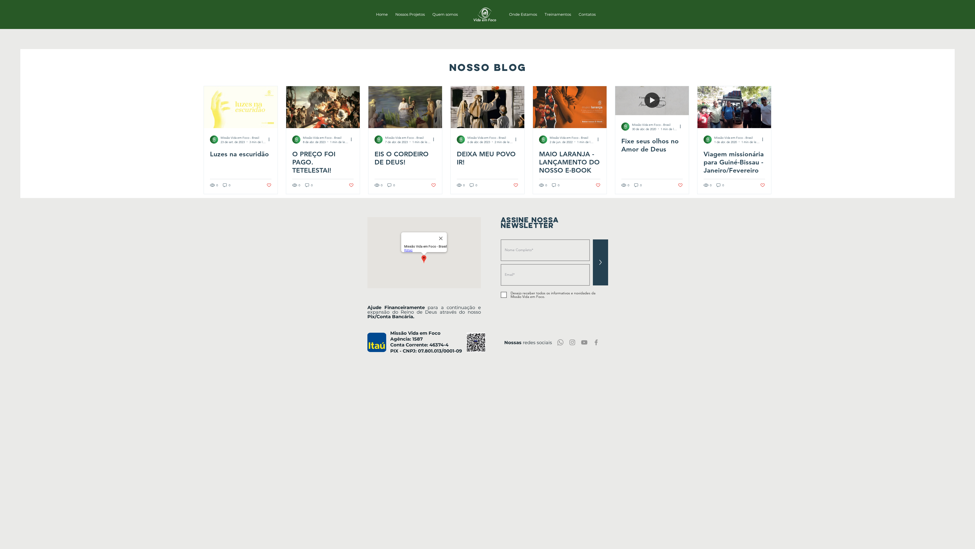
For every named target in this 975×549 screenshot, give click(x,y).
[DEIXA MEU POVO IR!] (487, 107)
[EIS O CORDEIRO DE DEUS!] (405, 107)
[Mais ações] (271, 139)
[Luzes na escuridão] (241, 107)
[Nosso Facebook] (596, 342)
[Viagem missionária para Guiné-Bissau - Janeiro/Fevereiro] (734, 107)
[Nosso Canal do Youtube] (584, 342)
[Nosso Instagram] (572, 342)
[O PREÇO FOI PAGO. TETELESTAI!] (323, 107)
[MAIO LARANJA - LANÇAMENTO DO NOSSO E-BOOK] (570, 107)
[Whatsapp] (560, 342)
